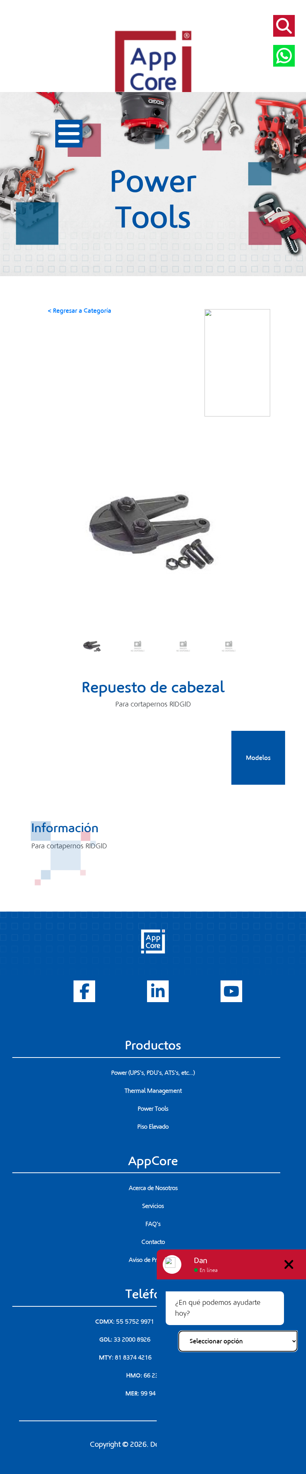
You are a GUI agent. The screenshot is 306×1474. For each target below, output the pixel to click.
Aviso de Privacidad (153, 1260)
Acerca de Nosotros (153, 1188)
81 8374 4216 (133, 1357)
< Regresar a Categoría (79, 310)
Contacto (153, 1242)
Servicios (153, 1206)
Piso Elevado (153, 1126)
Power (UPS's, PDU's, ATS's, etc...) (153, 1073)
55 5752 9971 (135, 1321)
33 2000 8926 (132, 1339)
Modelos (258, 758)
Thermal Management (153, 1091)
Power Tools (153, 1109)
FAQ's (153, 1224)
